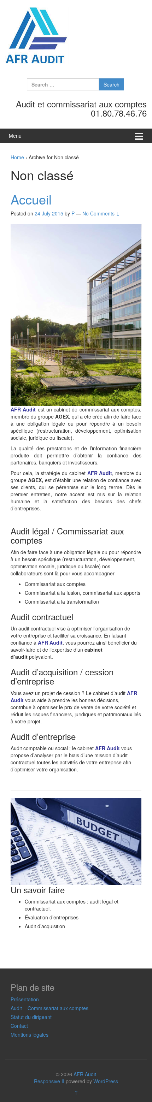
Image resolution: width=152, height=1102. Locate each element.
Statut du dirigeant (31, 1016)
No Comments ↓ (101, 213)
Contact (19, 1025)
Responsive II (49, 1081)
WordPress (105, 1081)
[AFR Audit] (37, 34)
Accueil (31, 199)
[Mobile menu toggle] (139, 136)
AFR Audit (85, 1074)
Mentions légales (29, 1034)
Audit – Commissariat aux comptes (49, 1008)
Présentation (25, 999)
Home (17, 157)
